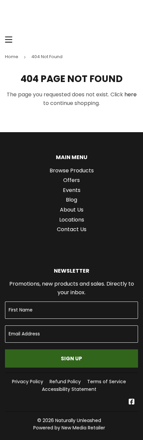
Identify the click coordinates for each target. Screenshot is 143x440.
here (130, 94)
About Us (71, 210)
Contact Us (71, 229)
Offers (71, 180)
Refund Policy (65, 381)
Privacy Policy (27, 381)
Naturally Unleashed (78, 420)
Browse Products (72, 170)
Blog (71, 200)
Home (11, 56)
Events (71, 190)
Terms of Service (106, 381)
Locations (71, 219)
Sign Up (71, 358)
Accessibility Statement (69, 389)
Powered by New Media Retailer (69, 427)
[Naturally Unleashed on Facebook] (132, 402)
